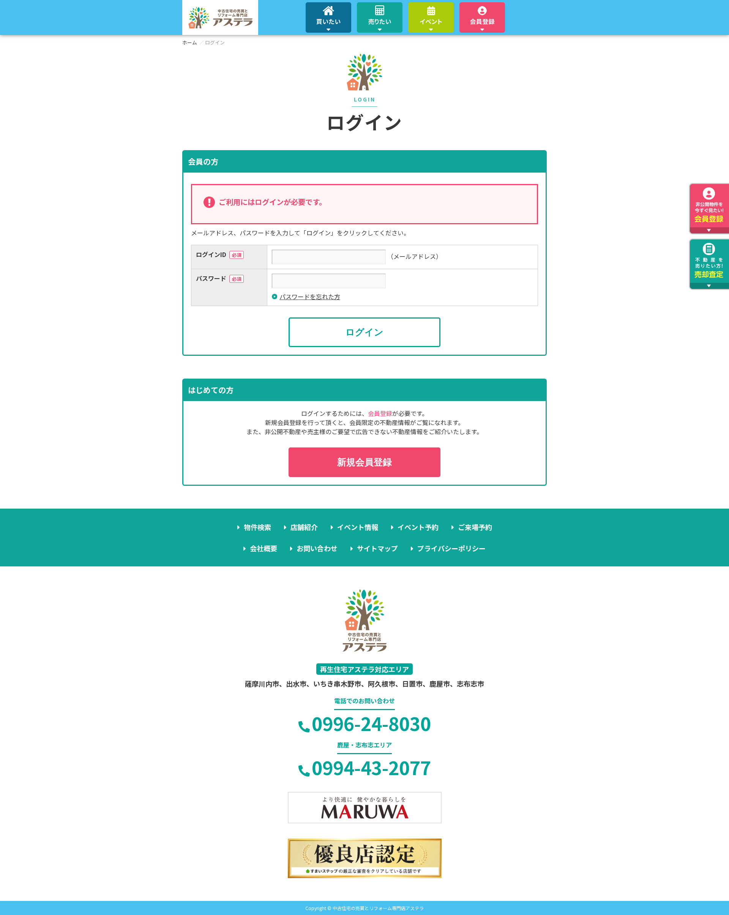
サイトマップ (377, 548)
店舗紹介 (304, 527)
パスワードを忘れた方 (309, 296)
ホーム (189, 42)
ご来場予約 (475, 527)
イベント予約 (418, 527)
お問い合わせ (317, 548)
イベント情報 (357, 527)
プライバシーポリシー (451, 548)
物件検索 (257, 527)
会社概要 (263, 548)
